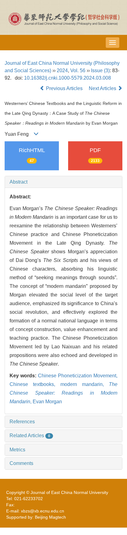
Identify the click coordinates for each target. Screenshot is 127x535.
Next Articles (103, 88)
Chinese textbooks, (35, 384)
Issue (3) (100, 70)
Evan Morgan (47, 401)
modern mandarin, (84, 384)
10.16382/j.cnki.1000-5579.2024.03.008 (67, 78)
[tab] (63, 182)
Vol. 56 (77, 70)
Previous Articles (64, 88)
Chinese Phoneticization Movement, (77, 375)
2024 (62, 70)
